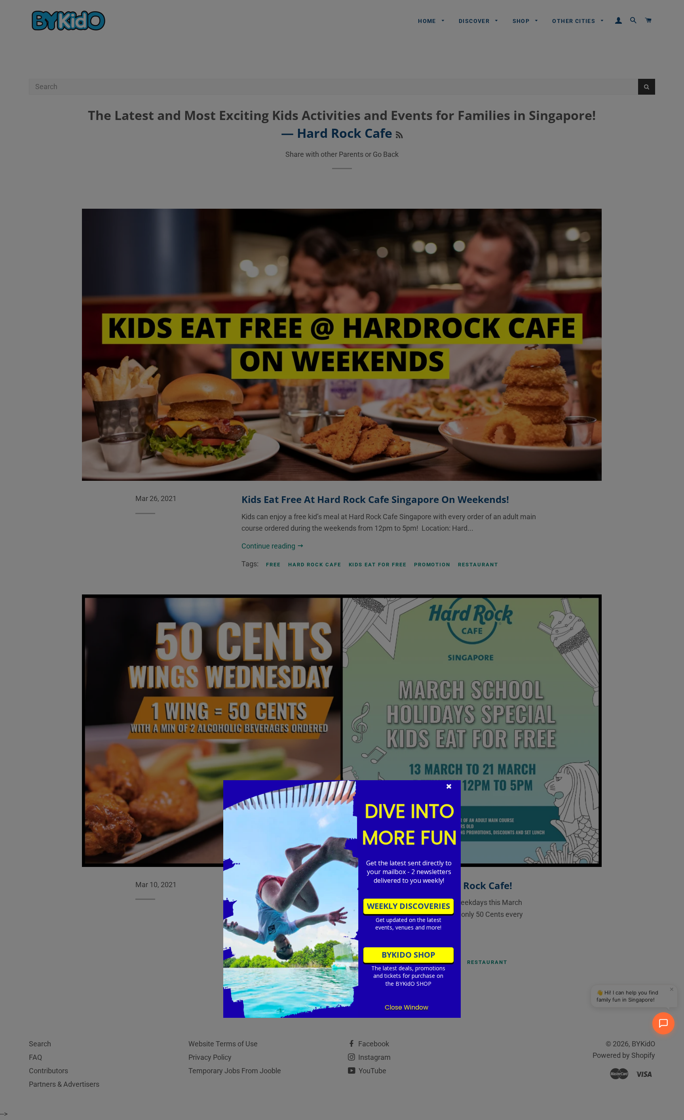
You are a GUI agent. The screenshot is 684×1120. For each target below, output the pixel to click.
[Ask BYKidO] (663, 1023)
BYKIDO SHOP (408, 954)
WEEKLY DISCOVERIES (408, 906)
